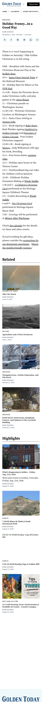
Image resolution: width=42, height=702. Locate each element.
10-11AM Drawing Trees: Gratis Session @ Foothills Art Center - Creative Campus (20, 605)
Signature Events (30, 11)
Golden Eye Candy (10, 291)
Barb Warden (8, 32)
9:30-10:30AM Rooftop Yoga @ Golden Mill (20, 564)
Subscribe (33, 4)
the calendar (15, 225)
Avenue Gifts (9, 121)
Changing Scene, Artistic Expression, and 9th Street (20, 376)
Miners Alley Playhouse (17, 218)
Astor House (22, 99)
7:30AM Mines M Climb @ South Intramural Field (16, 522)
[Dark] (24, 4)
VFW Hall (7, 88)
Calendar (15, 11)
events (5, 518)
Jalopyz (6, 147)
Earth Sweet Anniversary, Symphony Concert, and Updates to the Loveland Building (19, 420)
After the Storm (9, 294)
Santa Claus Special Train (22, 77)
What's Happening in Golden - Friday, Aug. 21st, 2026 (18, 473)
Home (4, 11)
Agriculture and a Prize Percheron (17, 334)
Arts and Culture (10, 601)
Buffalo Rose (9, 73)
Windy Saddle (31, 181)
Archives (6, 20)
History (5, 331)
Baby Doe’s (31, 125)
